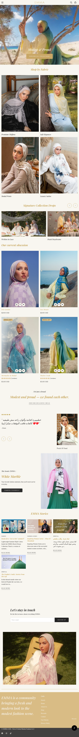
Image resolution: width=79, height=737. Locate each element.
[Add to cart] (16, 304)
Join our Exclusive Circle (39, 403)
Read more (5, 552)
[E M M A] (39, 2)
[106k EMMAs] (10, 733)
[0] (75, 2)
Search (43, 700)
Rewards (43, 713)
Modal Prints (6, 196)
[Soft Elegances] (59, 103)
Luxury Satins (45, 196)
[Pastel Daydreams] (23, 224)
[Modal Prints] (20, 165)
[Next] (75, 205)
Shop (42, 710)
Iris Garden (5, 309)
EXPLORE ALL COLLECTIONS (39, 56)
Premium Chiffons (8, 134)
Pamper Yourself (11, 490)
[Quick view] (23, 304)
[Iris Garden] (20, 279)
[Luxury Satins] (59, 165)
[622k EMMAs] (6, 733)
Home (43, 703)
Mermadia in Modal (9, 376)
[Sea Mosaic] (59, 279)
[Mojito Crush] (59, 345)
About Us (44, 707)
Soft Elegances (45, 134)
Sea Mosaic (44, 309)
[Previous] (69, 205)
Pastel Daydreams (8, 239)
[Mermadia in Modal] (20, 345)
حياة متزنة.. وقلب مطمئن (61, 539)
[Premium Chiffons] (20, 103)
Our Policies (44, 720)
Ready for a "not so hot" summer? (12, 539)
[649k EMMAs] (2, 733)
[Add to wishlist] (20, 304)
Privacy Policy (45, 723)
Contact (43, 716)
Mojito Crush (45, 376)
